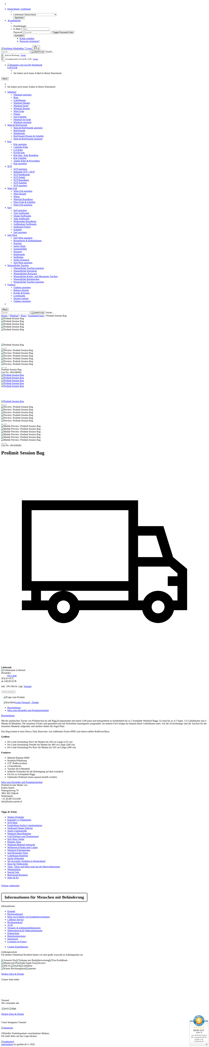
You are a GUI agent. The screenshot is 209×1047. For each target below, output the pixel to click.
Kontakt (11, 911)
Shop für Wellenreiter (17, 864)
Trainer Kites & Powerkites (26, 160)
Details (23, 55)
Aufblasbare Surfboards (24, 224)
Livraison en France (17, 941)
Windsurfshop (14, 869)
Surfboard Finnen (21, 227)
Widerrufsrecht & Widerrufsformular (24, 930)
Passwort (17, 32)
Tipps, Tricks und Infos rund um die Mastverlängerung (33, 866)
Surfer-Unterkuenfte (17, 831)
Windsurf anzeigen (22, 94)
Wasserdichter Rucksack (25, 273)
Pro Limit (12, 675)
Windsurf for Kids (22, 119)
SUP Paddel (19, 177)
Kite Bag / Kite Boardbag (25, 155)
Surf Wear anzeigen (22, 238)
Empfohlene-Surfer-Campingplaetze (24, 825)
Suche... (50, 51)
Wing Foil (12, 188)
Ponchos (17, 243)
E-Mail (16, 29)
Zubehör (17, 229)
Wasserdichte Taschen (18, 265)
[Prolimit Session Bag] (12, 375)
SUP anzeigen (20, 169)
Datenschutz (13, 933)
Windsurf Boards (21, 108)
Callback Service (15, 919)
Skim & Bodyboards (17, 125)
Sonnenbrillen (20, 249)
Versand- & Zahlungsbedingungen (24, 928)
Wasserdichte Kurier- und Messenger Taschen (35, 276)
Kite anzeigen (20, 144)
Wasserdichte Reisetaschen (26, 279)
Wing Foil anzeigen (22, 191)
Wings (16, 196)
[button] (2, 348)
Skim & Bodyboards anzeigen (28, 127)
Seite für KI (13, 877)
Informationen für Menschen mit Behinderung (44, 897)
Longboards (19, 295)
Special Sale (13, 872)
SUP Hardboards (21, 174)
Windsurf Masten (21, 103)
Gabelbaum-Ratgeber (17, 855)
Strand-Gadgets (20, 298)
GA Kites (18, 149)
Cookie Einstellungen (17, 946)
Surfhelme (18, 257)
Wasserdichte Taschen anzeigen (28, 268)
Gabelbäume (19, 100)
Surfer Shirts (19, 246)
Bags (15, 97)
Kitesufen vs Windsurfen (19, 820)
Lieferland (18, 14)
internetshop (7, 1044)
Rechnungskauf (14, 922)
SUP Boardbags (21, 180)
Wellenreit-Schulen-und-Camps (22, 847)
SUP (9, 166)
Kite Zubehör (19, 158)
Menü (4, 79)
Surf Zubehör (19, 116)
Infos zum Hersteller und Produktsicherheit (28, 710)
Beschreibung (14, 707)
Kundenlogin (14, 20)
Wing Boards (19, 194)
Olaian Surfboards (22, 216)
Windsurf (11, 92)
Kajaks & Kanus (21, 293)
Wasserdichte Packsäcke (25, 271)
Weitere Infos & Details (12, 974)
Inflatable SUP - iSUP (24, 171)
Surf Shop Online (15, 839)
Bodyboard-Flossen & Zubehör (28, 136)
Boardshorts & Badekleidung (27, 240)
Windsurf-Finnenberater (18, 850)
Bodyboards (19, 130)
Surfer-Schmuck (21, 260)
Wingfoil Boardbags (23, 199)
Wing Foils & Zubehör (24, 202)
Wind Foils (18, 111)
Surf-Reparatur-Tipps (17, 853)
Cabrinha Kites (20, 147)
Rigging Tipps (14, 842)
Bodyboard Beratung (17, 875)
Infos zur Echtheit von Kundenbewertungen (28, 916)
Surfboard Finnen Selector (20, 828)
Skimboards (19, 133)
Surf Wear (12, 235)
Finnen (16, 114)
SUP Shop (12, 822)
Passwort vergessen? (29, 41)
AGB (10, 925)
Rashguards (19, 254)
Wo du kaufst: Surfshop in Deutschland (26, 861)
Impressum (12, 939)
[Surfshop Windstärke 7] (16, 48)
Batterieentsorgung (16, 936)
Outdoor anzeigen (22, 287)
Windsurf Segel (20, 105)
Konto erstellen (27, 38)
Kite (9, 141)
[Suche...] (37, 52)
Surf (9, 207)
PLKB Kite (19, 152)
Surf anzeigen (20, 210)
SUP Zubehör (20, 183)
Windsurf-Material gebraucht (21, 844)
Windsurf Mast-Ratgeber (19, 833)
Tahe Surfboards (21, 218)
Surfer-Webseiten (15, 858)
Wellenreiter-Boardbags (24, 221)
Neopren (17, 251)
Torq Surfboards (21, 213)
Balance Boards (21, 290)
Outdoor (11, 284)
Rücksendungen (15, 914)
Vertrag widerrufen (10, 885)
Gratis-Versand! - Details (27, 702)
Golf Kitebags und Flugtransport (23, 836)
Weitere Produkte (15, 817)
